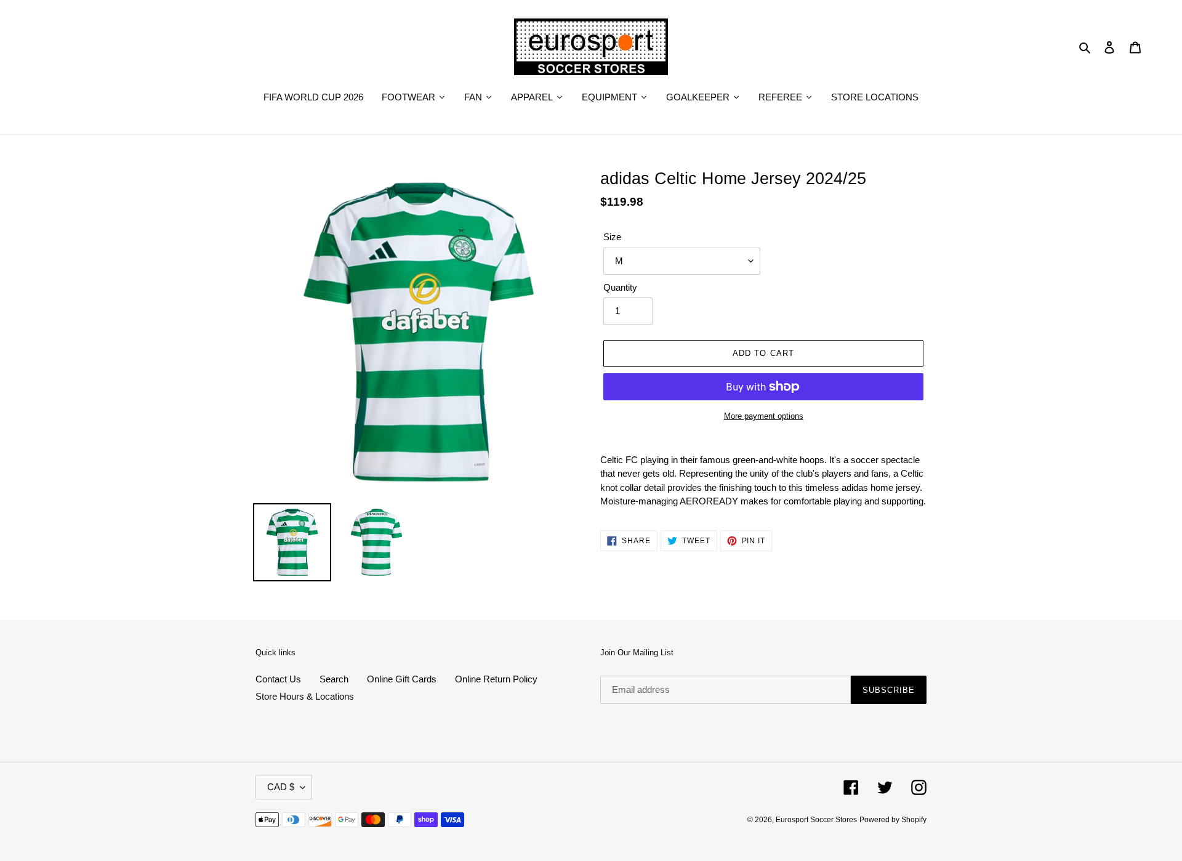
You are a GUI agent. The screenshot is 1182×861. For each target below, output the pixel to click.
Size (612, 237)
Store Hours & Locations (304, 696)
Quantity (620, 287)
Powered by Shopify (893, 819)
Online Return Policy (496, 679)
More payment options (763, 416)
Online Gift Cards (401, 679)
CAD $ (280, 787)
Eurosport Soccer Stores (816, 819)
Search (334, 679)
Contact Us (278, 679)
